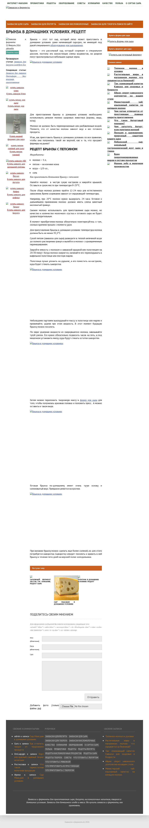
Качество (107, 3)
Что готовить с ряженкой (57, 762)
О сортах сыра (133, 3)
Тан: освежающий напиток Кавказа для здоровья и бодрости (125, 86)
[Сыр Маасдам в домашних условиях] (66, 599)
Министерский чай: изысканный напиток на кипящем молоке (125, 104)
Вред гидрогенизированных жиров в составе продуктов (122, 157)
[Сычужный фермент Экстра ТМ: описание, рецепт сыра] (31, 576)
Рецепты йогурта (86, 749)
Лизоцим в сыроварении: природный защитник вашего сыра (125, 135)
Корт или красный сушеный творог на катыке (29, 756)
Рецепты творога (53, 757)
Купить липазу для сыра (16, 107)
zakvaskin (10, 48)
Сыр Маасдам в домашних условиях (29, 738)
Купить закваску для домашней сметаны (16, 165)
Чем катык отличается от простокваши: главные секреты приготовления (125, 114)
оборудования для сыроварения (66, 45)
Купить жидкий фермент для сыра (16, 138)
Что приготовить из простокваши (62, 766)
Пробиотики (37, 3)
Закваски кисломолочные (74, 24)
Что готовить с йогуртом (85, 757)
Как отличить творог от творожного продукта (29, 746)
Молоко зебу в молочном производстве (128, 165)
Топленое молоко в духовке (119, 736)
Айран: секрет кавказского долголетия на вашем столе (125, 95)
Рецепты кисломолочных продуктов (63, 753)
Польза (119, 3)
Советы (81, 3)
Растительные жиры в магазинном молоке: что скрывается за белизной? (125, 77)
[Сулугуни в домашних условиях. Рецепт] (79, 576)
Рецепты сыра (12, 52)
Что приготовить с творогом (59, 770)
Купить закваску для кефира (16, 196)
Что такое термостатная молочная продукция (29, 767)
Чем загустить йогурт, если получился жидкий (128, 128)
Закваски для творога (103, 24)
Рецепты (51, 3)
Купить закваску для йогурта (16, 181)
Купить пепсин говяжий (16, 153)
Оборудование (66, 3)
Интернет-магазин (17, 3)
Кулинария (94, 3)
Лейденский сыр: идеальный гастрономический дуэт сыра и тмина (125, 146)
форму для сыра (88, 400)
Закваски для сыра (18, 24)
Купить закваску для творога (16, 211)
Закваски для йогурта (43, 24)
